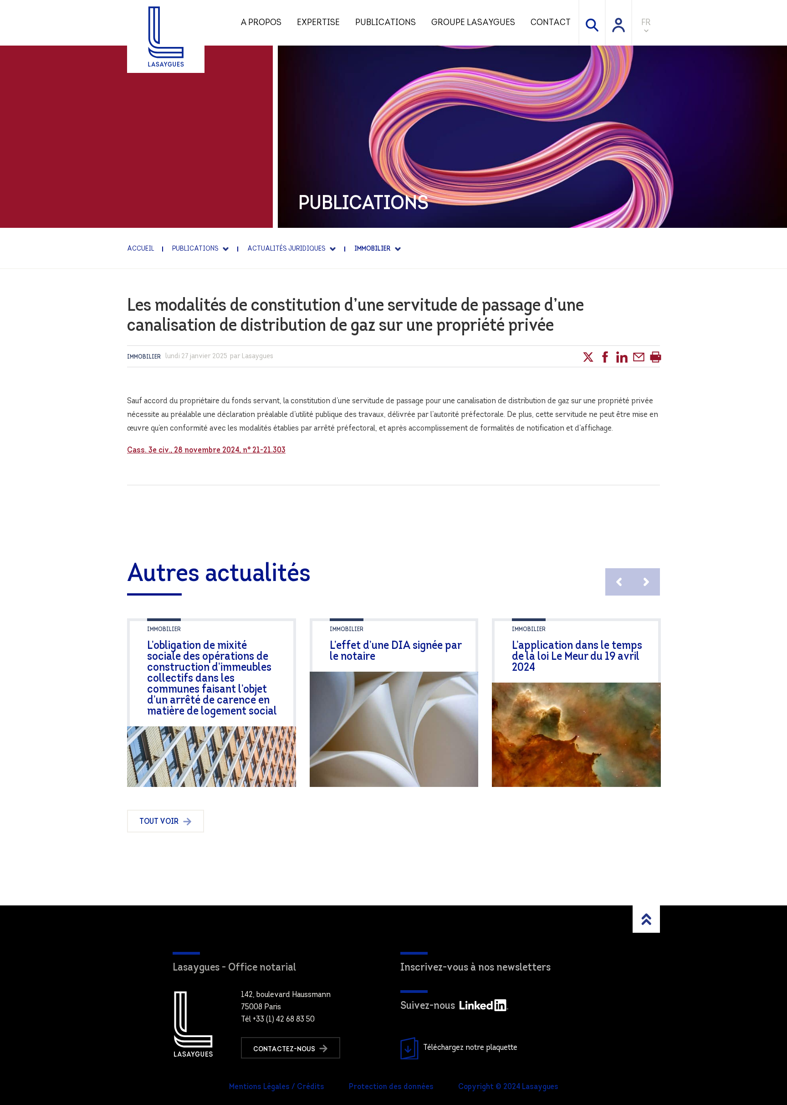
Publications (385, 22)
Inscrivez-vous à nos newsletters (475, 967)
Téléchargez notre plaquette (470, 1048)
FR (646, 22)
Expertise (318, 22)
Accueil (140, 249)
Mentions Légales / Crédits (276, 1087)
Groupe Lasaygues (473, 22)
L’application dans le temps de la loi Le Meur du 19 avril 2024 (577, 657)
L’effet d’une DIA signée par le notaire (395, 651)
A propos (260, 22)
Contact (551, 22)
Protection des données (391, 1087)
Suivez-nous (427, 1006)
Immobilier (144, 357)
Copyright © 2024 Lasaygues (508, 1087)
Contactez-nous (285, 1049)
